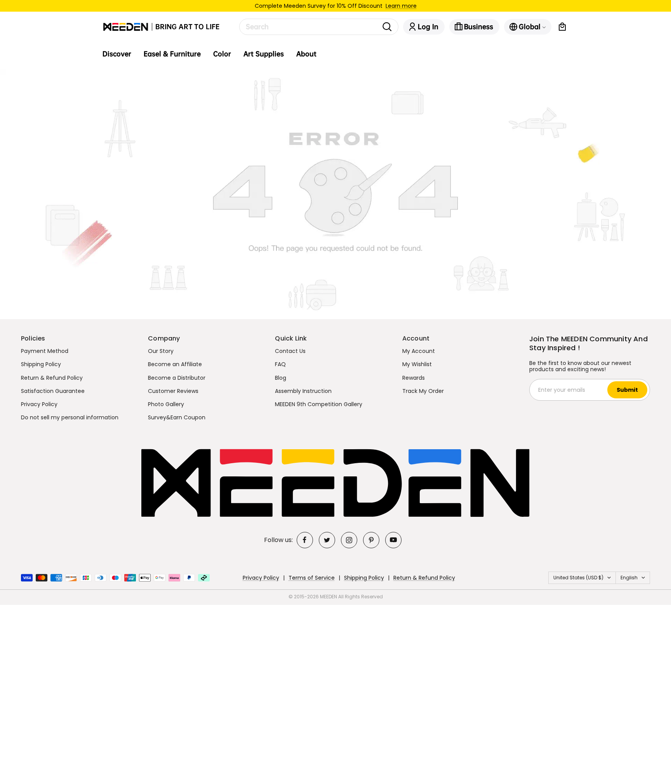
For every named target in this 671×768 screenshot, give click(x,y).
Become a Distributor (176, 378)
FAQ (280, 364)
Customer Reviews (173, 391)
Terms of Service (312, 578)
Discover (117, 54)
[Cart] (562, 27)
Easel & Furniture (172, 54)
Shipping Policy (41, 364)
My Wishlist (417, 364)
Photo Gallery (166, 404)
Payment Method (44, 351)
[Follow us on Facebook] (305, 540)
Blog (280, 378)
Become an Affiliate (175, 364)
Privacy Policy (39, 404)
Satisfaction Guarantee (53, 391)
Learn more (401, 6)
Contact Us (290, 351)
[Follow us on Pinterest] (371, 540)
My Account (418, 351)
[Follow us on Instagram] (349, 540)
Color (222, 54)
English (629, 577)
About (306, 54)
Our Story (161, 351)
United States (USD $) (578, 577)
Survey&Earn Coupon (176, 417)
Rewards (413, 378)
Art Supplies (263, 54)
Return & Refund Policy (52, 378)
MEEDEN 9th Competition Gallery (318, 404)
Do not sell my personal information (69, 417)
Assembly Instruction (303, 391)
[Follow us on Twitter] (327, 540)
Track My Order (423, 391)
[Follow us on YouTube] (393, 540)
